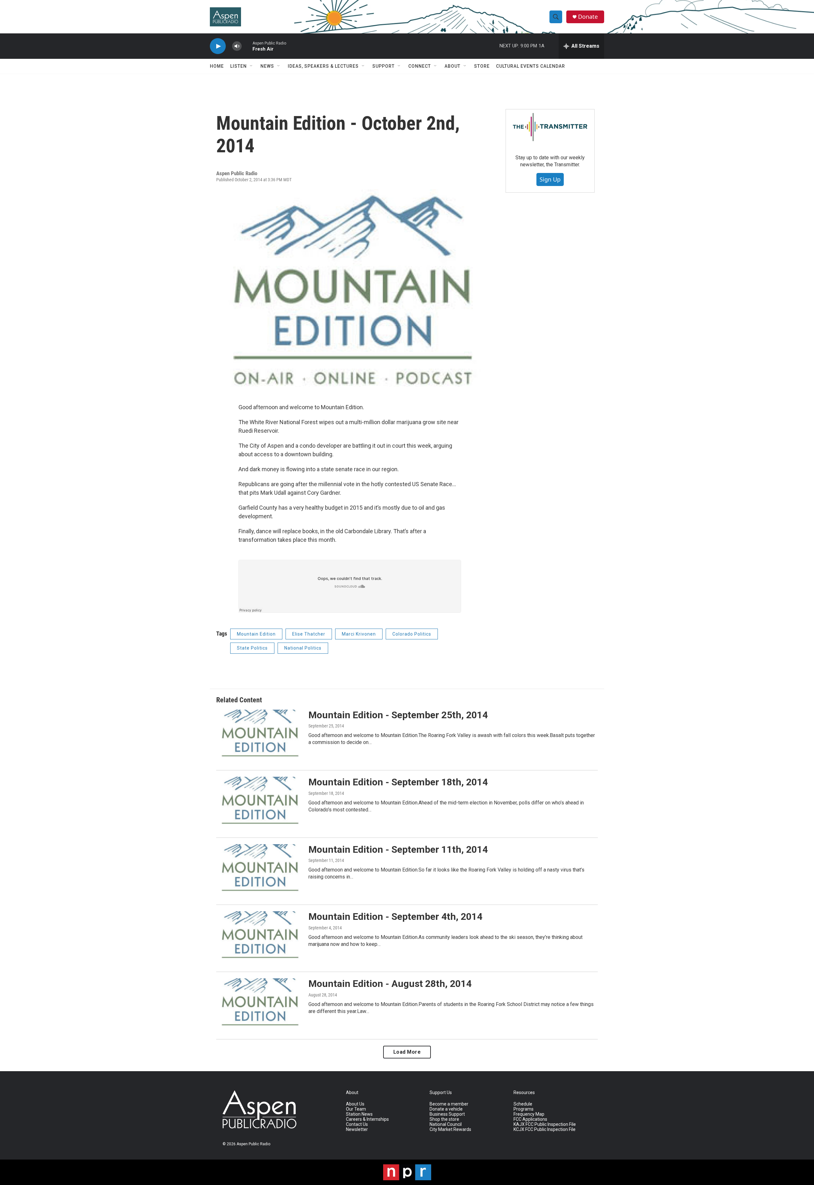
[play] (218, 46)
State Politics (252, 648)
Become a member (449, 1104)
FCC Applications (530, 1119)
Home (217, 66)
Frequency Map (529, 1114)
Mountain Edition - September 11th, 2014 (398, 849)
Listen (238, 66)
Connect (419, 66)
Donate (588, 16)
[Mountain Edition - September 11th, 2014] (259, 868)
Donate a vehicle (446, 1109)
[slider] (247, 46)
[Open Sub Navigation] (251, 66)
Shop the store (444, 1119)
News (267, 66)
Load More (407, 1052)
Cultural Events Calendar (530, 66)
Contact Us (357, 1124)
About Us (355, 1104)
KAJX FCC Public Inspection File (545, 1124)
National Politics (302, 648)
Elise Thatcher (308, 634)
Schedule (523, 1104)
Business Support (447, 1114)
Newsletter (357, 1129)
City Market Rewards (450, 1129)
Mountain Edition (256, 634)
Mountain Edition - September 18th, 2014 (398, 782)
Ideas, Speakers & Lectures (323, 66)
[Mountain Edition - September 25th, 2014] (259, 733)
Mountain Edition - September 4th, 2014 (395, 916)
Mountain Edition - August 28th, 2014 (390, 983)
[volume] (236, 46)
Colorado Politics (411, 634)
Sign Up (550, 179)
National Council (446, 1124)
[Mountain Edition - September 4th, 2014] (259, 935)
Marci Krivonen (359, 634)
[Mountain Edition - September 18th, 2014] (259, 800)
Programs (524, 1109)
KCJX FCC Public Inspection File (545, 1129)
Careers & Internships (367, 1119)
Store (482, 66)
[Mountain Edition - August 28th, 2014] (259, 1002)
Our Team (356, 1109)
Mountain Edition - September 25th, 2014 (398, 714)
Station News (359, 1114)
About (452, 66)
